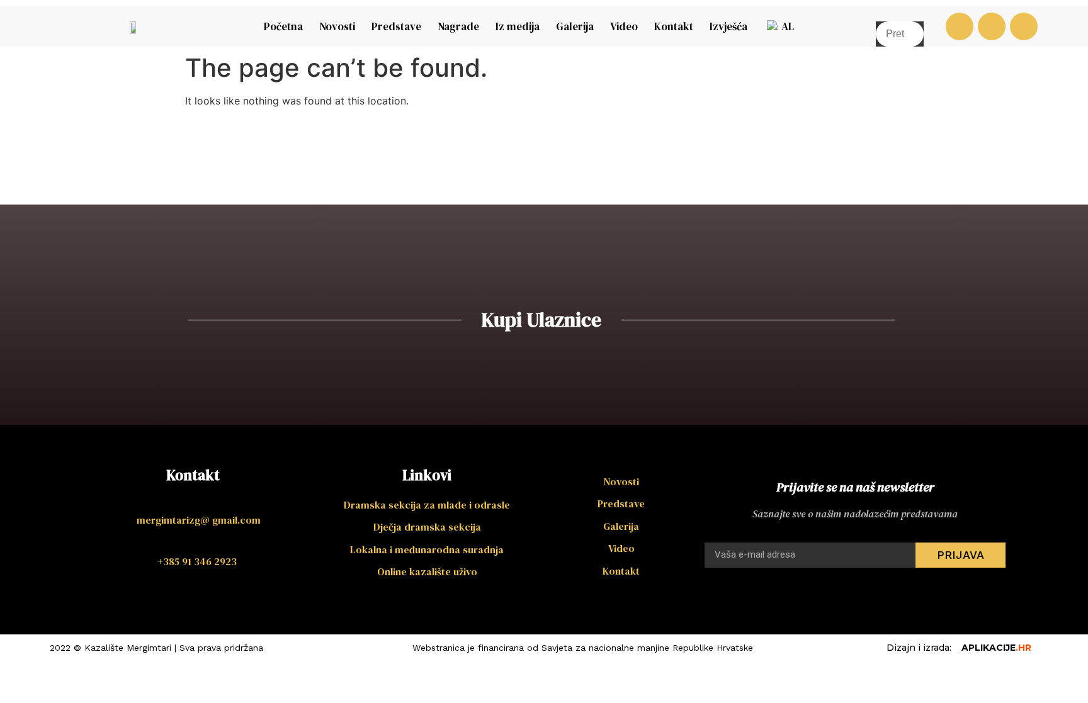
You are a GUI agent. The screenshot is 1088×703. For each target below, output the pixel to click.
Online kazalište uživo (427, 571)
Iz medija (518, 26)
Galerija (575, 26)
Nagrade (458, 26)
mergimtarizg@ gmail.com (199, 520)
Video (624, 26)
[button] (900, 13)
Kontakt (673, 26)
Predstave (396, 26)
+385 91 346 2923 (197, 561)
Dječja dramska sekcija (427, 527)
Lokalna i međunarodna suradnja (427, 549)
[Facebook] (959, 26)
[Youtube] (992, 26)
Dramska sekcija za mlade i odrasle (427, 505)
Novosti (337, 26)
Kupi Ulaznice (541, 320)
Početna (283, 26)
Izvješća (728, 26)
